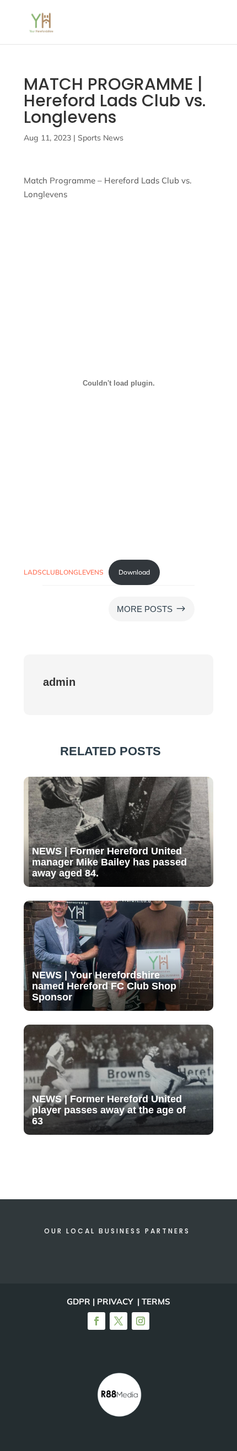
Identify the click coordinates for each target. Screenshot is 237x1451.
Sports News (100, 138)
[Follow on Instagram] (140, 1321)
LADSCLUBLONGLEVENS (64, 572)
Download (134, 572)
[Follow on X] (118, 1321)
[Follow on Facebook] (96, 1321)
